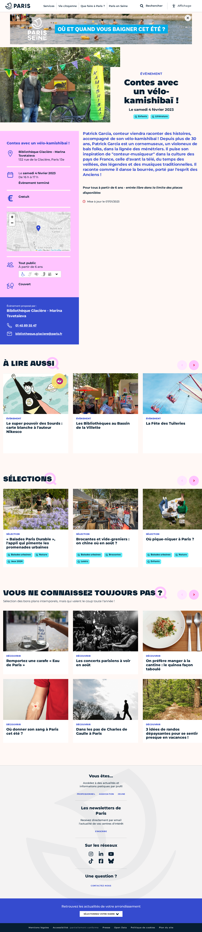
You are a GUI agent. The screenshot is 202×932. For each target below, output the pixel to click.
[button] (38, 228)
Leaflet (39, 250)
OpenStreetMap (56, 250)
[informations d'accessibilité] (40, 274)
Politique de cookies (143, 927)
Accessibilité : (76, 927)
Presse (106, 927)
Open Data (120, 927)
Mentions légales (39, 927)
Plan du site (166, 927)
